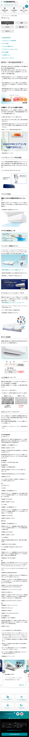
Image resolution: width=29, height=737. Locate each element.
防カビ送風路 (5, 52)
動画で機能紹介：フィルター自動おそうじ (11, 269)
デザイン (7, 31)
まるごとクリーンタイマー (8, 58)
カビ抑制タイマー (6, 55)
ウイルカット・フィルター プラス (9, 49)
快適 (21, 23)
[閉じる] (27, 720)
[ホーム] (2, 4)
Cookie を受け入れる (14, 734)
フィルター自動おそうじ (8, 46)
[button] (3, 671)
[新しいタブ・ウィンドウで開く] (14, 712)
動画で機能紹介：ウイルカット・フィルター (12, 302)
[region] (14, 728)
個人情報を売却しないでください (14, 730)
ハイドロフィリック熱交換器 (9, 40)
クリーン (7, 23)
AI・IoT (7, 27)
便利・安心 (21, 27)
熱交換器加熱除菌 (6, 37)
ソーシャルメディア (9, 714)
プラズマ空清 (5, 43)
